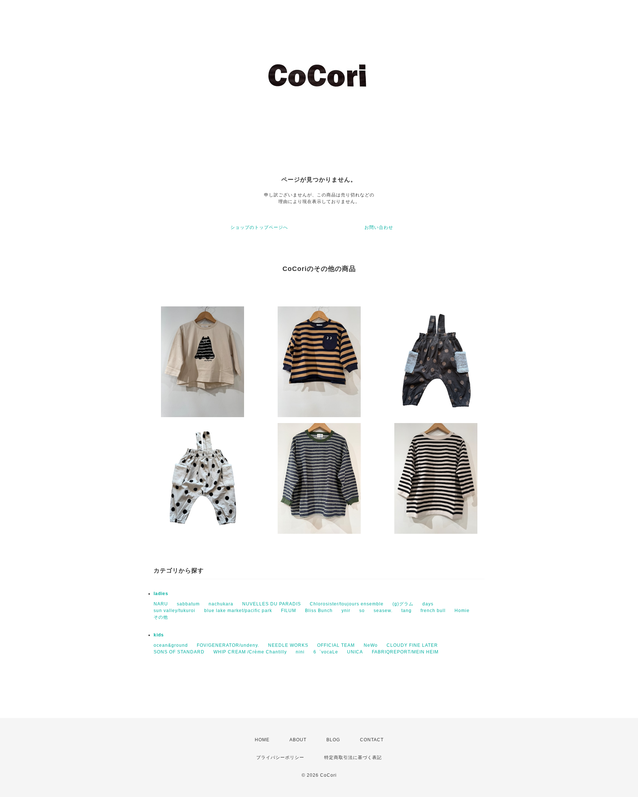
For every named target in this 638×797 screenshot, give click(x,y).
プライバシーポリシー (280, 757)
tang (406, 610)
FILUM (288, 610)
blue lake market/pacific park (238, 610)
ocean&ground (171, 645)
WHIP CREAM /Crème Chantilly (250, 652)
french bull (433, 610)
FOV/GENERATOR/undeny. (228, 645)
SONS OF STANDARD (179, 652)
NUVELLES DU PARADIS (271, 604)
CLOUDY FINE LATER (412, 645)
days (427, 604)
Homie (462, 610)
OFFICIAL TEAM (336, 645)
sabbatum (188, 604)
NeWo (371, 645)
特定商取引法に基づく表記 (353, 757)
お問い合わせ (378, 227)
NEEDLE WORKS (288, 645)
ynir (346, 610)
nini (300, 652)
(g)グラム (403, 604)
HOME (262, 739)
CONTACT (372, 739)
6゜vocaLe (325, 652)
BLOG (333, 739)
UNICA (355, 652)
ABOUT (297, 739)
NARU (161, 604)
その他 (161, 617)
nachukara (221, 604)
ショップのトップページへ (259, 227)
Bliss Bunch (319, 610)
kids (159, 635)
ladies (161, 593)
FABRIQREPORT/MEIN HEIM (405, 652)
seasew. (383, 610)
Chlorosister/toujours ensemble (347, 604)
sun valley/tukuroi (174, 610)
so (362, 610)
